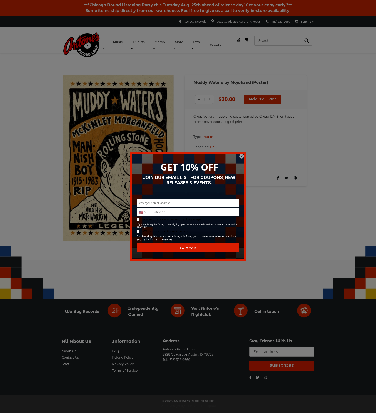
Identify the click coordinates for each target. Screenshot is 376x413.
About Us (69, 351)
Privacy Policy (123, 364)
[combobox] (283, 41)
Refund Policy (122, 357)
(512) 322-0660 (281, 21)
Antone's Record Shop (179, 349)
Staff (65, 364)
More (179, 42)
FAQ (115, 351)
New (214, 147)
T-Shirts (138, 42)
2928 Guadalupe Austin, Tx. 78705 (239, 21)
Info (196, 42)
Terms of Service (125, 371)
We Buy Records (195, 21)
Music (118, 42)
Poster (207, 137)
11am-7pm (307, 21)
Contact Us (70, 357)
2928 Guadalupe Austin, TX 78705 (188, 354)
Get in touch (266, 311)
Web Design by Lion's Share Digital (188, 406)
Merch (159, 42)
